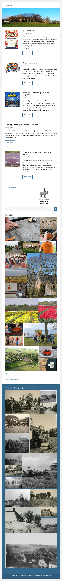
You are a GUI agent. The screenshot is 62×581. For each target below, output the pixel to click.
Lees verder (27, 53)
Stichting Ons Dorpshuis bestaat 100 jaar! (21, 125)
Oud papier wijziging (30, 63)
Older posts (11, 187)
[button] (22, 229)
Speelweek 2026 (28, 31)
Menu (9, 5)
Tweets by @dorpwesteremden (13, 379)
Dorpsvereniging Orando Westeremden (30, 575)
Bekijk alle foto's (10, 374)
